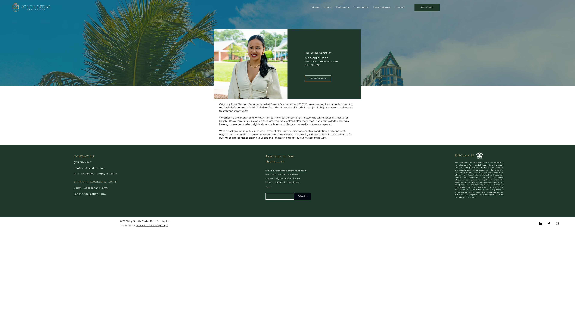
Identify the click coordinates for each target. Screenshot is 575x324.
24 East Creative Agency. (152, 225)
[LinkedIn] (540, 223)
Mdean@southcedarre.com (321, 61)
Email (267, 187)
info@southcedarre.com (90, 168)
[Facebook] (549, 223)
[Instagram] (557, 223)
